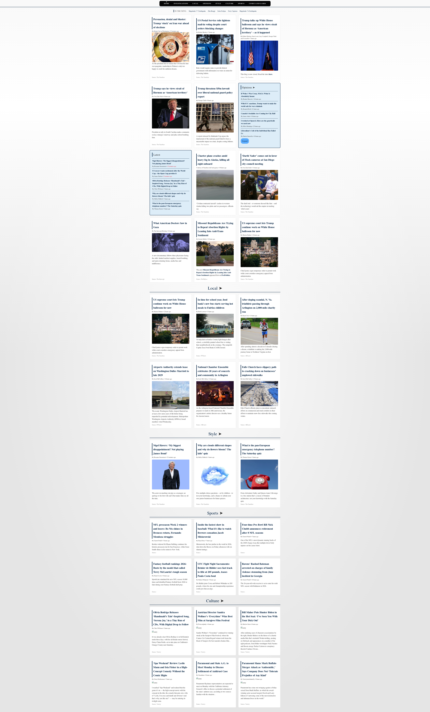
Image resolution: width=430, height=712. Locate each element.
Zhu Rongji (211, 11)
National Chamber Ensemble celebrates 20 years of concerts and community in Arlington (214, 371)
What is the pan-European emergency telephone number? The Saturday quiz (167, 204)
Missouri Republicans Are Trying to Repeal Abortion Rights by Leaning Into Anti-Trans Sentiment (213, 272)
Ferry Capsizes (232, 11)
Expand (245, 141)
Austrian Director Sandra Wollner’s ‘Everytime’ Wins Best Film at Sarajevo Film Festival (215, 616)
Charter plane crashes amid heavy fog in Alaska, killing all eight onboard (213, 160)
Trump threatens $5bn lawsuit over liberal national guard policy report (215, 92)
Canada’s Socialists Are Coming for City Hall (258, 113)
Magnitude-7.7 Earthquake (197, 11)
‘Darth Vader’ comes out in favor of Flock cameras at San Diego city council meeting (259, 160)
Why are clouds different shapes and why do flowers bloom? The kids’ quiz (169, 194)
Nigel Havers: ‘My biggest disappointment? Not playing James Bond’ (168, 162)
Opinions (207, 3)
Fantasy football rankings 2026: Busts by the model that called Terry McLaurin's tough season (170, 568)
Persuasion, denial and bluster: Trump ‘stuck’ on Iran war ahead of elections (171, 23)
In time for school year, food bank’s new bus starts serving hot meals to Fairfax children (215, 304)
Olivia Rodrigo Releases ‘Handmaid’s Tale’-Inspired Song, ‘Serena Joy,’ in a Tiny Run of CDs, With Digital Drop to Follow (169, 183)
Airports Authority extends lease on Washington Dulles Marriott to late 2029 (171, 371)
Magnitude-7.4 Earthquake (248, 11)
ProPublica (225, 275)
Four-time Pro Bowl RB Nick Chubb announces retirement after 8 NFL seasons (257, 529)
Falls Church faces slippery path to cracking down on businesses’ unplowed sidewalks (259, 371)
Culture (229, 3)
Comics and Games (257, 3)
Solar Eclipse (221, 11)
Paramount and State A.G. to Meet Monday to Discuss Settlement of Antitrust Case (213, 667)
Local (195, 3)
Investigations (181, 3)
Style (218, 3)
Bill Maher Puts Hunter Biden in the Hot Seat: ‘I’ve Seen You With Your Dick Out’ (259, 616)
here (270, 74)
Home (166, 3)
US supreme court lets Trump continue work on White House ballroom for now (258, 227)
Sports (241, 3)
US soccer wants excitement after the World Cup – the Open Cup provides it (168, 172)
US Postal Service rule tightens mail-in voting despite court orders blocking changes (214, 24)
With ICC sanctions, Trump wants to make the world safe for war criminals (258, 104)
